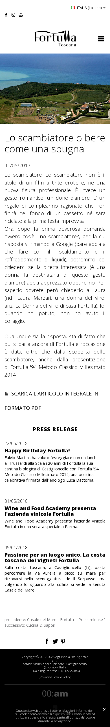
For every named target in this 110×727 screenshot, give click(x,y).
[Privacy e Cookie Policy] (55, 677)
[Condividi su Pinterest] (63, 640)
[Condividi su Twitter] (56, 640)
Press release (90, 619)
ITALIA (89, 7)
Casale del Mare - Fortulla (50, 619)
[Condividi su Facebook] (47, 640)
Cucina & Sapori (40, 625)
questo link (63, 714)
